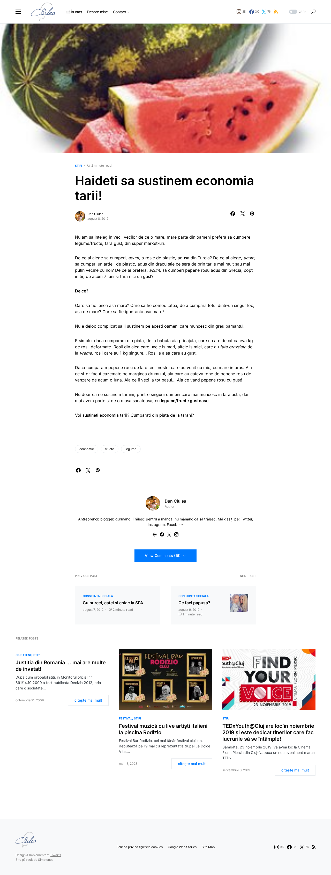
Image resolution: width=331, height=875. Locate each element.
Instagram (156, 524)
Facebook (175, 524)
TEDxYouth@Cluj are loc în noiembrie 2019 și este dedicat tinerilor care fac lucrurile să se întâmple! (268, 732)
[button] (18, 12)
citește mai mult (88, 700)
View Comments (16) (162, 555)
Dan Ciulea (95, 214)
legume (130, 449)
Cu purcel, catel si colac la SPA (113, 602)
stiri (78, 165)
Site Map (208, 847)
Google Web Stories (182, 847)
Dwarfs (55, 855)
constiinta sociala (98, 596)
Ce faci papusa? (194, 602)
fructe (109, 449)
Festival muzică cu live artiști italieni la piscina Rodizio (163, 729)
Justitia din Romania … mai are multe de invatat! (61, 665)
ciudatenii (24, 655)
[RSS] (276, 11)
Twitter (246, 519)
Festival (125, 718)
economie (86, 449)
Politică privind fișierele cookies (139, 847)
